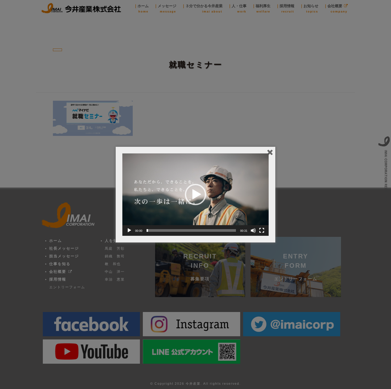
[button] (195, 194)
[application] (195, 194)
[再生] (129, 230)
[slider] (191, 230)
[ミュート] (253, 230)
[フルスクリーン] (261, 230)
